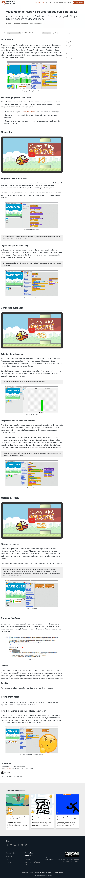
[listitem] (74, 38)
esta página (7, 768)
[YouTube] (11, 844)
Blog (7, 859)
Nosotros (9, 856)
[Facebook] (18, 844)
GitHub (41, 872)
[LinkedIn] (22, 844)
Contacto (9, 862)
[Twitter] (7, 844)
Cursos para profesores (32, 862)
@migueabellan (59, 872)
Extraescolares (29, 865)
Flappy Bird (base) (28, 112)
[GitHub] (25, 844)
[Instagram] (14, 844)
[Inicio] (8, 4)
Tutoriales (9, 23)
